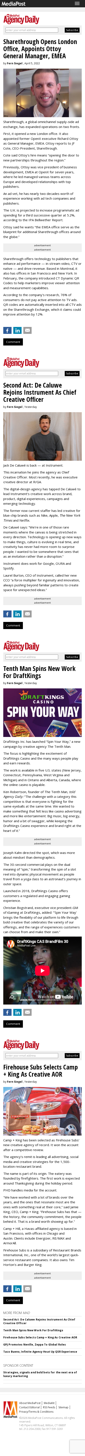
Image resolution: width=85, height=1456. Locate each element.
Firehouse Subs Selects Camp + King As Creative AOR (40, 1337)
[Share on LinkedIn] (17, 330)
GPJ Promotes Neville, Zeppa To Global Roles (34, 1344)
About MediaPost (30, 1403)
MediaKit (49, 1403)
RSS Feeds (49, 1407)
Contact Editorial (29, 1407)
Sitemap (63, 1407)
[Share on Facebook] (7, 330)
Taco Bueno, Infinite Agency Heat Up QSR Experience (40, 1351)
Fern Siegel (14, 63)
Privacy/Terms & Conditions (36, 1411)
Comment (13, 342)
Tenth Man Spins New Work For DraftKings (33, 1330)
